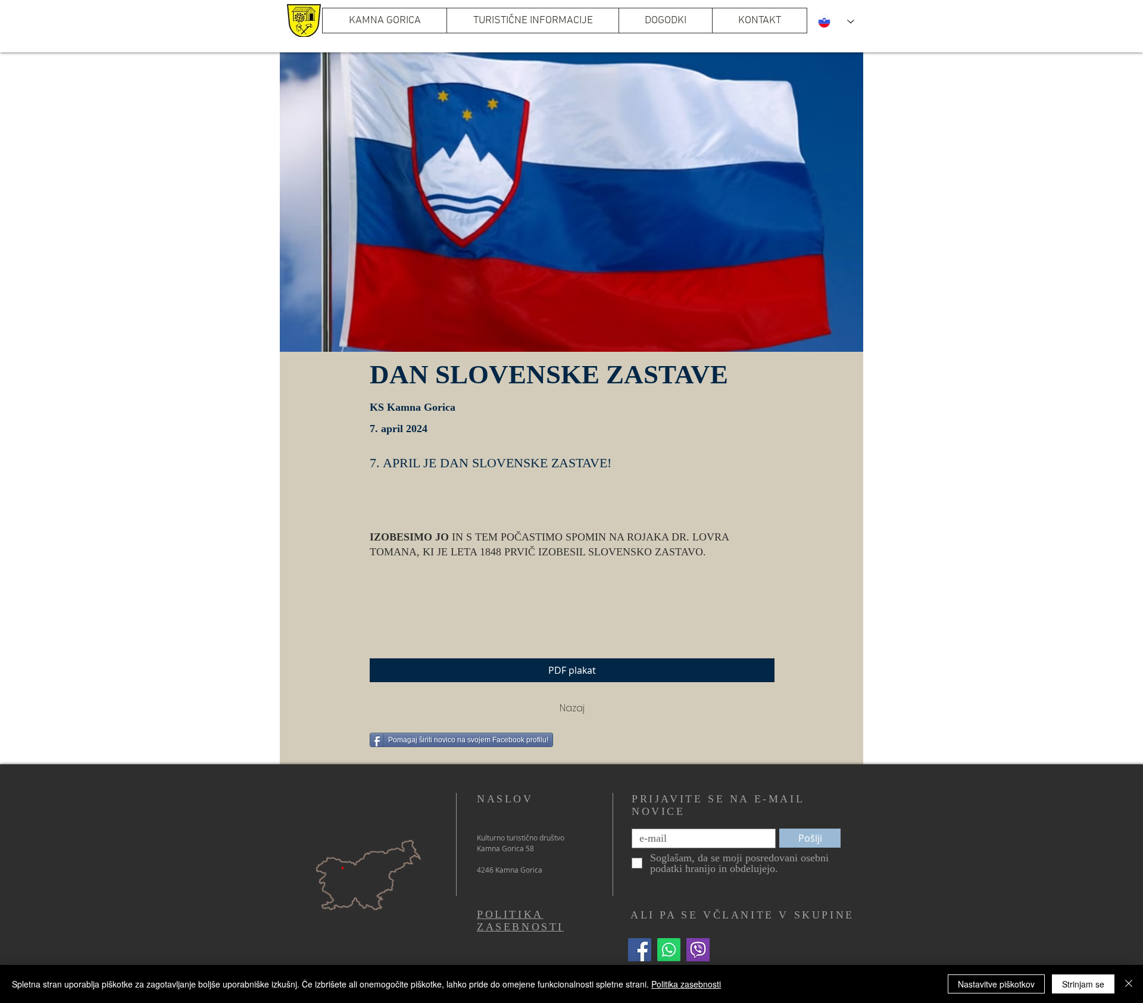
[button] (532, 20)
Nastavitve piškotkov (996, 984)
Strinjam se (1083, 984)
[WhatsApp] (668, 949)
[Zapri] (1129, 983)
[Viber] (698, 949)
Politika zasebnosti (686, 984)
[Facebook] (639, 949)
